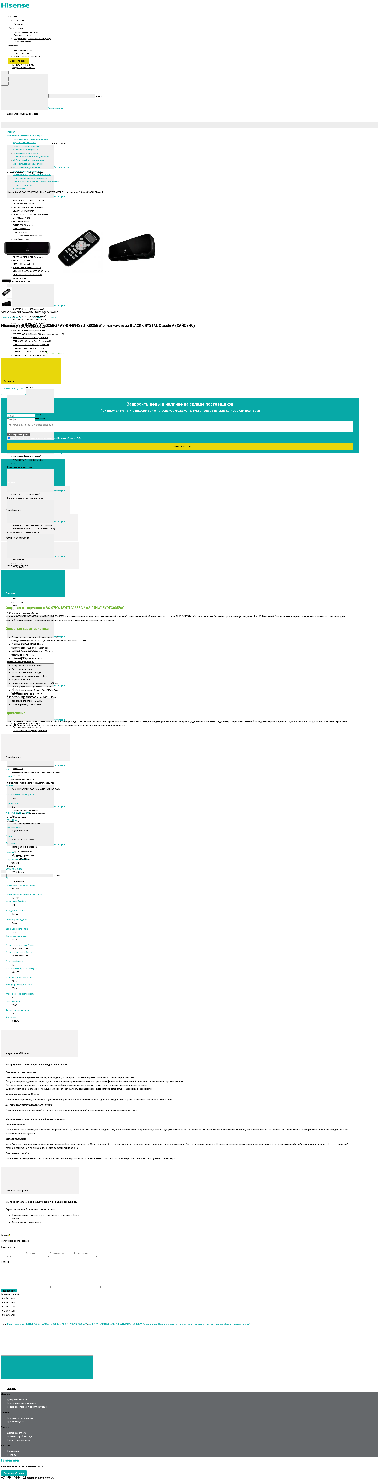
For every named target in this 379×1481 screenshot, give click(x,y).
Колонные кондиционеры (25, 153)
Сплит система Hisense (200, 1324)
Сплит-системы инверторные (27, 171)
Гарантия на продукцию (24, 35)
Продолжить (9, 1291)
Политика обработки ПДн (69, 438)
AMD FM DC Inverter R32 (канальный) (29, 330)
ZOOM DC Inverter (20, 278)
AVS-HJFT (17, 599)
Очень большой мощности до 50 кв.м (30, 730)
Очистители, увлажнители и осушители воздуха (30, 783)
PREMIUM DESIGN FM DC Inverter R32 (29, 355)
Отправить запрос (180, 446)
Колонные (17, 776)
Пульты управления (16, 817)
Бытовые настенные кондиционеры (30, 139)
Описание (11, 482)
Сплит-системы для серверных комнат (32, 174)
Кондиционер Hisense (155, 1324)
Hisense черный (241, 1324)
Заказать (9, 381)
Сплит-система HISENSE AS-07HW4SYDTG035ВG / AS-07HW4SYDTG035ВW (47, 1324)
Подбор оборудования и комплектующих (32, 38)
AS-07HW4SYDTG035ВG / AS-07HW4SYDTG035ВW (115, 1324)
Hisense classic (223, 1324)
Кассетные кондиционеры (26, 146)
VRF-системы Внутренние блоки (28, 160)
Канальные (18, 769)
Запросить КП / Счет (14, 1473)
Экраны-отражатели (22, 852)
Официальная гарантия (18, 565)
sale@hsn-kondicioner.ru (23, 67)
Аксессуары (19, 189)
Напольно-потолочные (23, 779)
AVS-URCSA (18, 602)
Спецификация (13, 510)
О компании (19, 20)
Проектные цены (21, 53)
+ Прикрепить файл (18, 434)
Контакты (18, 24)
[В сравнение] (23, 221)
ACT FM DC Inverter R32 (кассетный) (29, 309)
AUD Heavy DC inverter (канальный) (28, 460)
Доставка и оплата (22, 42)
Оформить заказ (18, 61)
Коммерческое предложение (27, 56)
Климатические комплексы (25, 810)
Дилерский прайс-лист (24, 50)
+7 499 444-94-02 (23, 64)
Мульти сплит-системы (18, 282)
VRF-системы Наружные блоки (22, 613)
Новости (11, 866)
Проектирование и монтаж (26, 32)
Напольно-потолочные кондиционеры (31, 157)
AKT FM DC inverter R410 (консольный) (30, 320)
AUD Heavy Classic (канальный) (27, 456)
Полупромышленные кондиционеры (30, 178)
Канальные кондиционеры (26, 149)
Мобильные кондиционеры (26, 167)
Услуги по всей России (17, 538)
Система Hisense (177, 1324)
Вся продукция (59, 143)
